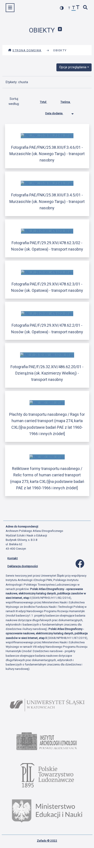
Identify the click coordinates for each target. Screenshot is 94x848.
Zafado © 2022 (47, 840)
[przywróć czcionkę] (73, 8)
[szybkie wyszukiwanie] (85, 7)
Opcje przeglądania (72, 67)
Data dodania (54, 113)
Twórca (65, 102)
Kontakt (12, 558)
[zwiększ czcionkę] (78, 7)
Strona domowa (27, 50)
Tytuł (43, 102)
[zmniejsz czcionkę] (69, 8)
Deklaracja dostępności (22, 566)
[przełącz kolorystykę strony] (62, 8)
